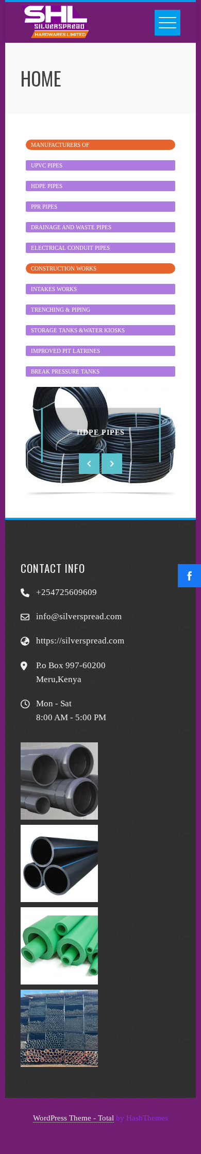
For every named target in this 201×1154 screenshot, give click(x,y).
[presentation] (89, 463)
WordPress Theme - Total (73, 1117)
